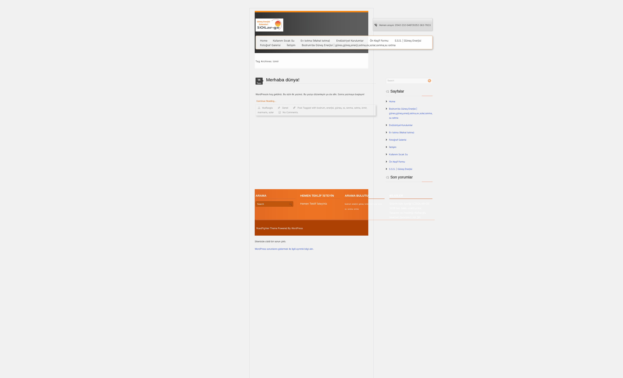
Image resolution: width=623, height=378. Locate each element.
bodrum (321, 107)
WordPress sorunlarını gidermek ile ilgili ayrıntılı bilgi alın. (284, 248)
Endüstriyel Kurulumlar (350, 40)
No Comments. (290, 112)
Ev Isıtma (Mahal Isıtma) (315, 40)
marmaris (262, 112)
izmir (364, 107)
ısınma (349, 107)
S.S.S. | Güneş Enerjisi (408, 40)
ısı (344, 107)
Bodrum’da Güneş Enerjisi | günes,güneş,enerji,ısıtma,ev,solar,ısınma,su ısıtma (349, 45)
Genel (285, 107)
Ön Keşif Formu (379, 40)
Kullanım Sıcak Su (283, 40)
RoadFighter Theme (266, 228)
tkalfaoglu (267, 107)
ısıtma (357, 107)
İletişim (291, 45)
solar (271, 112)
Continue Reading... (266, 101)
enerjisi (330, 107)
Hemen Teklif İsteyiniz (313, 203)
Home (263, 40)
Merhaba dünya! (282, 79)
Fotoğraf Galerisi (270, 45)
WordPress (297, 228)
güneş (338, 107)
